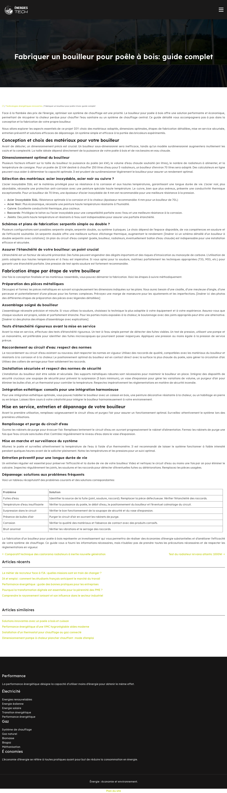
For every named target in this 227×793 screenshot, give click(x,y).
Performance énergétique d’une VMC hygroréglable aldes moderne (45, 626)
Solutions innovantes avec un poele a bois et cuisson (35, 621)
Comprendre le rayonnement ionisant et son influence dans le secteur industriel (52, 595)
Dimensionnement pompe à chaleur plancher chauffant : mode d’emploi (48, 638)
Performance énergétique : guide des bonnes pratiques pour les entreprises (50, 584)
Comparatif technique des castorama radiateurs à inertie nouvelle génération (55, 554)
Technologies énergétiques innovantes (24, 106)
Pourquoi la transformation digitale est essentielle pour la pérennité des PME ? (52, 590)
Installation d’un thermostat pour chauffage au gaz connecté (41, 632)
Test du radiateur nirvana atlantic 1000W (195, 554)
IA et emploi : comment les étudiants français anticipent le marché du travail (51, 578)
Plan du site (113, 791)
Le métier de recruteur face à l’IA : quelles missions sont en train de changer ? (52, 573)
